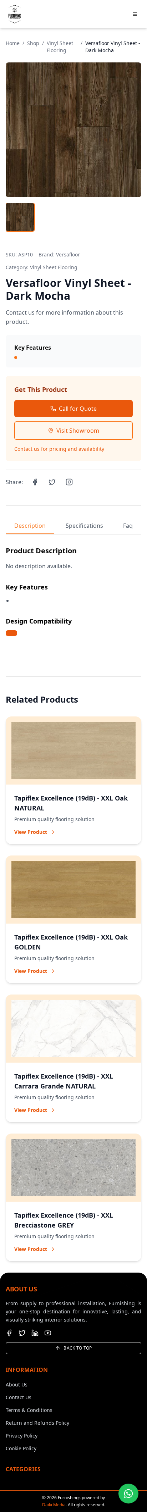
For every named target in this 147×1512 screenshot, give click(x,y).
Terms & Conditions (29, 1410)
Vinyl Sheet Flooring (60, 47)
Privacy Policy (21, 1435)
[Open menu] (134, 14)
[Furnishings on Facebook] (9, 1332)
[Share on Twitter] (52, 482)
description (30, 526)
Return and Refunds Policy (37, 1422)
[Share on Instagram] (69, 482)
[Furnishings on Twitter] (22, 1332)
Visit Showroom (77, 430)
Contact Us (18, 1397)
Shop (33, 43)
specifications (84, 526)
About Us (16, 1384)
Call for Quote (78, 408)
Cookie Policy (21, 1448)
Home (13, 43)
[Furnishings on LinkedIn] (35, 1332)
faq (128, 526)
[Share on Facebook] (35, 482)
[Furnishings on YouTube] (47, 1332)
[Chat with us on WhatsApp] (128, 1493)
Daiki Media (54, 1505)
